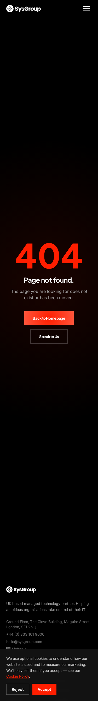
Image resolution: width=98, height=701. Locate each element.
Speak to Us (49, 336)
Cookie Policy (17, 676)
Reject (18, 689)
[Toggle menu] (86, 8)
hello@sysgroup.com (24, 641)
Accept (44, 689)
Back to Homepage (49, 318)
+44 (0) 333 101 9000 (25, 634)
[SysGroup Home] (23, 8)
